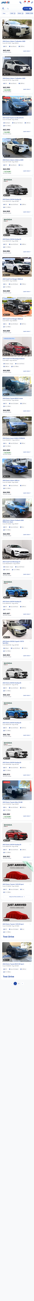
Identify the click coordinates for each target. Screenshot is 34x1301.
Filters (27, 8)
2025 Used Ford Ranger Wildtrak (13, 279)
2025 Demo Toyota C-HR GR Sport (13, 884)
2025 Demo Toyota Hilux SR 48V (13, 802)
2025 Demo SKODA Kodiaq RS (12, 199)
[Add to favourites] (30, 41)
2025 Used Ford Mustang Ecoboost (14, 358)
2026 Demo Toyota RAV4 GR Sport (13, 964)
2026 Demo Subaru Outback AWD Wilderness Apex (13, 521)
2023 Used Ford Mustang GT (11, 562)
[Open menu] (32, 2)
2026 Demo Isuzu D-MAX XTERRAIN (14, 438)
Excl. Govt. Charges (7, 52)
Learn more (26, 51)
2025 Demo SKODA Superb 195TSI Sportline (13, 642)
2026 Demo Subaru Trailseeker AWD (14, 41)
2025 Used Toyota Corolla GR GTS (13, 118)
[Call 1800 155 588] (21, 2)
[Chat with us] (28, 2)
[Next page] (22, 983)
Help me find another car (16, 896)
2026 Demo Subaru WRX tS (11, 480)
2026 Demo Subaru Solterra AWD (13, 160)
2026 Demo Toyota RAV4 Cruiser (13, 398)
